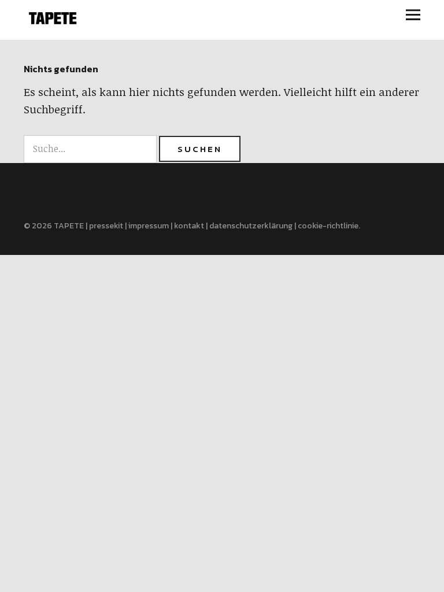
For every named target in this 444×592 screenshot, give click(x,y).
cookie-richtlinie (328, 226)
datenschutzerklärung (251, 226)
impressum (148, 226)
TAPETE (69, 226)
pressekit (106, 226)
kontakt (189, 226)
